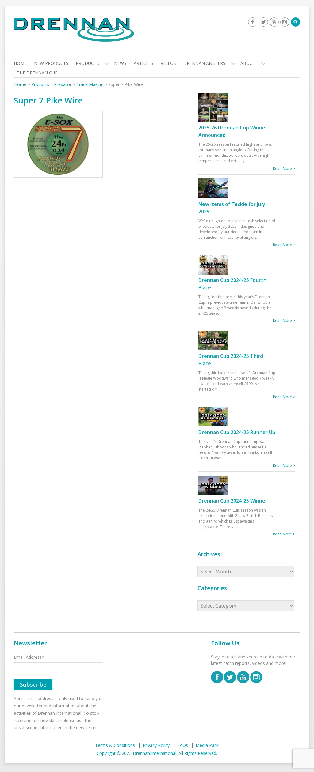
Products (87, 63)
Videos (168, 63)
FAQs (182, 745)
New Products (51, 63)
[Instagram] (284, 22)
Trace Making (89, 84)
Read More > (284, 168)
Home (20, 63)
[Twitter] (263, 22)
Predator (62, 84)
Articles (143, 63)
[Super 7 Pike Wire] (58, 145)
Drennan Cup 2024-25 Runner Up (236, 432)
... (245, 160)
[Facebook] (252, 22)
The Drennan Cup (37, 73)
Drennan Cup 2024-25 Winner (232, 500)
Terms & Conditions (115, 745)
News (120, 63)
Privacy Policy (156, 745)
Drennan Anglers (204, 63)
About (247, 63)
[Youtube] (274, 22)
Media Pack (207, 745)
